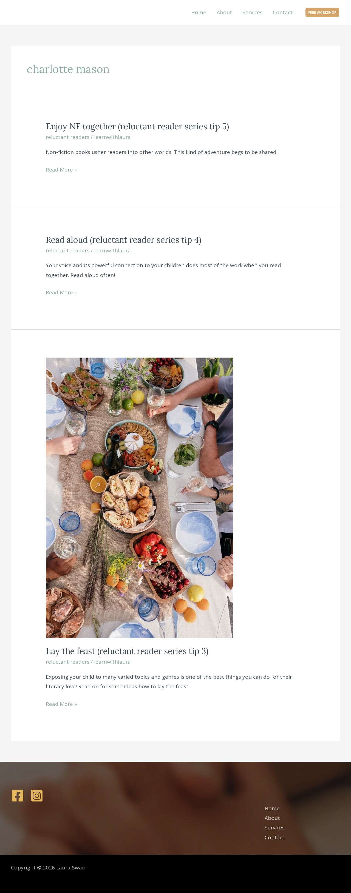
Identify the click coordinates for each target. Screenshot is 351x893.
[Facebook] (17, 795)
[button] (322, 12)
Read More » (61, 170)
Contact (283, 12)
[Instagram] (36, 795)
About (224, 12)
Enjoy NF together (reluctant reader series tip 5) (137, 126)
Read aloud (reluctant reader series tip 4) (123, 240)
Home (198, 12)
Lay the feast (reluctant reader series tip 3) (127, 651)
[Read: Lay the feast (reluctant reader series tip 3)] (139, 497)
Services (252, 12)
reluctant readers (67, 137)
